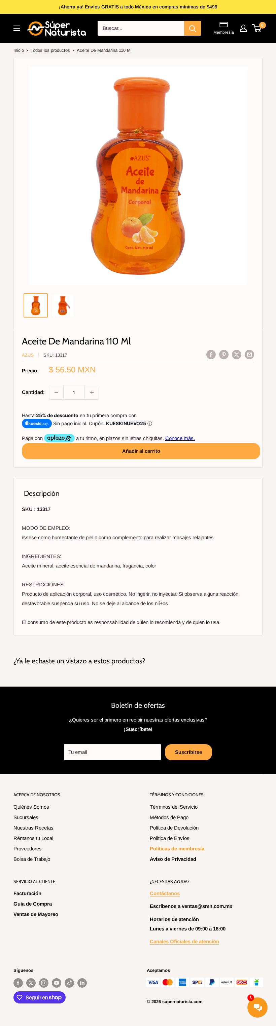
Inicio (18, 50)
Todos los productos (50, 50)
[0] (257, 28)
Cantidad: (33, 392)
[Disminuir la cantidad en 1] (56, 392)
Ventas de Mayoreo (35, 914)
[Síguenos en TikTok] (69, 983)
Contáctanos (165, 893)
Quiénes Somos (31, 807)
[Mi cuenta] (243, 28)
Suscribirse (188, 752)
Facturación (27, 893)
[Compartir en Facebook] (211, 354)
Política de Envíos (169, 838)
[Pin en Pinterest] (224, 354)
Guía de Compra (32, 904)
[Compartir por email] (249, 354)
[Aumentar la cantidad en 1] (92, 392)
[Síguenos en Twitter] (31, 983)
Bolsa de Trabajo (31, 859)
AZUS (28, 355)
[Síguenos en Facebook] (18, 983)
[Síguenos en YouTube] (56, 983)
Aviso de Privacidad (173, 859)
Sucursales (25, 817)
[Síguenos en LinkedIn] (82, 983)
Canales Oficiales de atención (184, 941)
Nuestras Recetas (33, 828)
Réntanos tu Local (33, 838)
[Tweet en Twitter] (236, 354)
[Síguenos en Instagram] (43, 983)
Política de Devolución (174, 828)
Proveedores (27, 848)
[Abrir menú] (16, 28)
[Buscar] (192, 28)
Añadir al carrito (141, 451)
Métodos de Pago (169, 817)
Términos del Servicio (174, 807)
